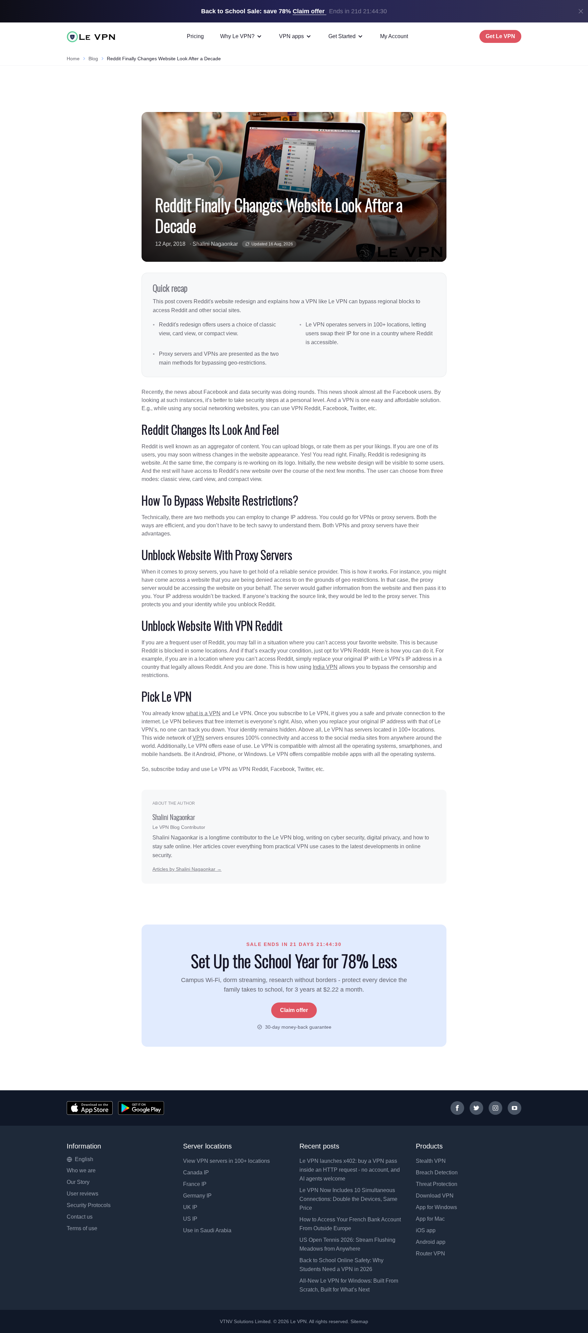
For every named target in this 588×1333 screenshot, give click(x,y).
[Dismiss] (580, 11)
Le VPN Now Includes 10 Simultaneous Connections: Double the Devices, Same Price (348, 1199)
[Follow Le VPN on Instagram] (495, 1108)
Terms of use (82, 1228)
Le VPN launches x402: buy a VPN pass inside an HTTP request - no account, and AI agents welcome (349, 1170)
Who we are (81, 1170)
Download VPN (435, 1196)
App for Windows (436, 1207)
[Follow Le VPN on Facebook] (457, 1108)
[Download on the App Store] (90, 1108)
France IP (195, 1184)
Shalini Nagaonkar (215, 244)
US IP (190, 1219)
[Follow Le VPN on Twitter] (476, 1108)
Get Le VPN (500, 36)
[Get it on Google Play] (141, 1108)
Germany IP (197, 1196)
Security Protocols (89, 1205)
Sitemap (359, 1321)
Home (73, 58)
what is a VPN (203, 713)
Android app (430, 1242)
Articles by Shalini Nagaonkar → (187, 869)
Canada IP (196, 1172)
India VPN (325, 667)
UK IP (190, 1207)
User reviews (82, 1194)
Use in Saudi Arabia (207, 1230)
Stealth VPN (431, 1161)
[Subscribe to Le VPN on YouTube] (514, 1108)
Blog (93, 58)
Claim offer (294, 1010)
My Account (394, 36)
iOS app (426, 1230)
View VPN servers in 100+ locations (226, 1161)
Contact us (80, 1217)
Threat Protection (436, 1184)
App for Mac (430, 1219)
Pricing (195, 36)
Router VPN (430, 1253)
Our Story (78, 1182)
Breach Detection (437, 1172)
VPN (198, 738)
